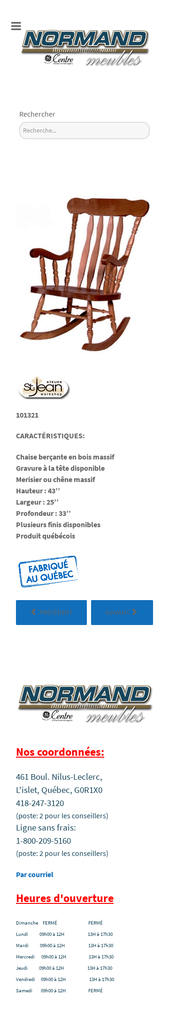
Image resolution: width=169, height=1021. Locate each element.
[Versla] (84, 46)
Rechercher (37, 114)
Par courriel (35, 874)
